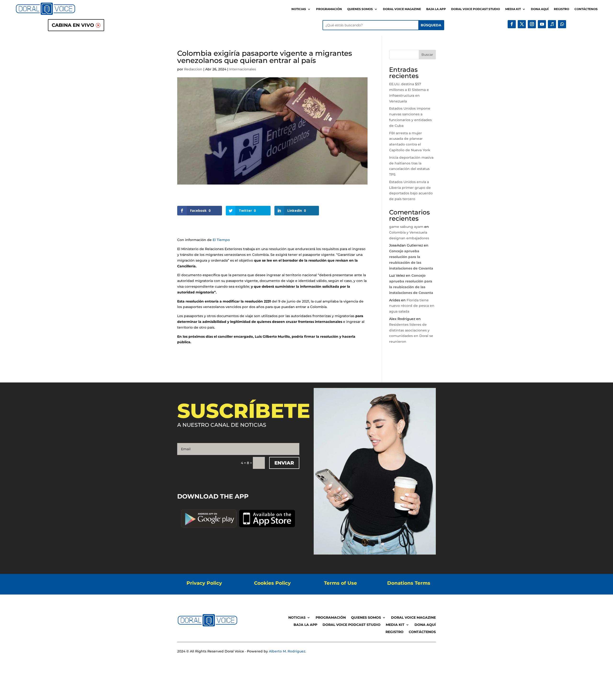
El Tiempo (221, 240)
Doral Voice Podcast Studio (475, 9)
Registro (561, 9)
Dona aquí (540, 9)
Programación (329, 9)
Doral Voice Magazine (402, 9)
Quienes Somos (360, 9)
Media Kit (513, 9)
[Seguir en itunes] (552, 24)
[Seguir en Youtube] (542, 24)
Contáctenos (586, 9)
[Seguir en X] (522, 24)
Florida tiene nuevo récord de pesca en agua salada (411, 306)
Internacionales (242, 69)
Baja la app (436, 9)
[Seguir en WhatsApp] (562, 24)
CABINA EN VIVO (73, 25)
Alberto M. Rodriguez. (287, 651)
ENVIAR (284, 463)
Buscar (427, 54)
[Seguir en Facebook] (512, 24)
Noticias (298, 9)
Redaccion (193, 69)
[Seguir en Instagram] (532, 24)
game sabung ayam (406, 226)
